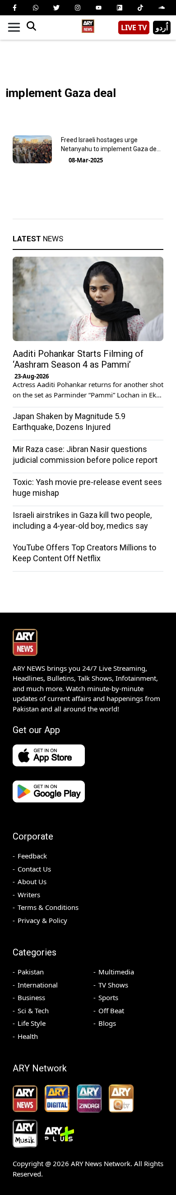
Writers (29, 894)
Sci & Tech (33, 1010)
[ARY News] (88, 24)
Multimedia (116, 971)
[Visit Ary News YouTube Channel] (98, 8)
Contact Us (34, 868)
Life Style (32, 1023)
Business (31, 997)
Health (28, 1036)
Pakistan (31, 971)
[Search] (31, 27)
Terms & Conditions (48, 907)
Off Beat (111, 1010)
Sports (108, 997)
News (38, 238)
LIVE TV (134, 27)
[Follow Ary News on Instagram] (78, 8)
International (38, 984)
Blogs (107, 1023)
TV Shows (113, 984)
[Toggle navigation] (14, 27)
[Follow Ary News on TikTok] (140, 8)
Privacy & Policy (42, 920)
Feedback (32, 855)
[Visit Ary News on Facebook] (14, 8)
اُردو (162, 27)
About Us (32, 881)
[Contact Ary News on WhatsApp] (36, 8)
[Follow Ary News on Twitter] (56, 8)
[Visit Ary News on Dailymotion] (120, 8)
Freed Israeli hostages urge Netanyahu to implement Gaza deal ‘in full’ (111, 148)
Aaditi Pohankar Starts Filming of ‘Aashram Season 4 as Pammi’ (78, 359)
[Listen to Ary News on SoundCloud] (162, 8)
